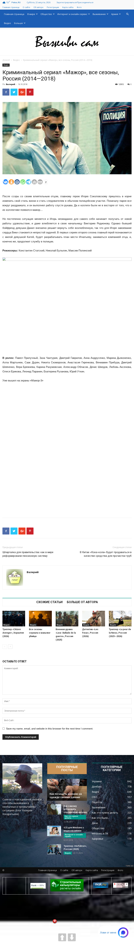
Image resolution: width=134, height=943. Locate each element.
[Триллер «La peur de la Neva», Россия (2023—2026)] (120, 618)
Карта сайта (67, 7)
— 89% (37, 885)
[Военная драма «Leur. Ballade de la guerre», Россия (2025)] (67, 618)
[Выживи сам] (67, 42)
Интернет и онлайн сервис (72, 14)
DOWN (72, 937)
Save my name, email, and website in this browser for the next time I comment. (49, 728)
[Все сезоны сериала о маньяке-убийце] (40, 618)
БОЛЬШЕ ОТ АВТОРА (82, 602)
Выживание (99, 14)
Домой (6, 60)
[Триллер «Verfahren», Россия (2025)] (54, 849)
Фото (79, 7)
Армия (114, 14)
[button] (127, 14)
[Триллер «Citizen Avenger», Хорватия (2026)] (13, 618)
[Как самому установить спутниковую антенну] (54, 809)
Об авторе (38, 7)
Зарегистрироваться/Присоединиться (75, 2)
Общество (46, 14)
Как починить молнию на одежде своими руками (66, 795)
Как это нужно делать (71, 817)
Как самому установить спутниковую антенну (75, 809)
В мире (31, 14)
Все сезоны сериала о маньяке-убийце (40, 633)
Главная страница (10, 7)
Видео (7, 23)
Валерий (10, 84)
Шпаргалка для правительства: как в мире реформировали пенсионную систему (27, 554)
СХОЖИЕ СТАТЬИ (49, 602)
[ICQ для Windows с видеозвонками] (54, 831)
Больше (18, 23)
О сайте (26, 7)
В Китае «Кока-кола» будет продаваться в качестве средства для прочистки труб (106, 554)
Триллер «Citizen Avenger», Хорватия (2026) (13, 633)
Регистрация (53, 7)
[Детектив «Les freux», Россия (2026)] (93, 618)
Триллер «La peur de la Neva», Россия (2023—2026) (120, 633)
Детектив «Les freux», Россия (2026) (90, 633)
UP (62, 937)
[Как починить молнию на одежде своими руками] (67, 790)
